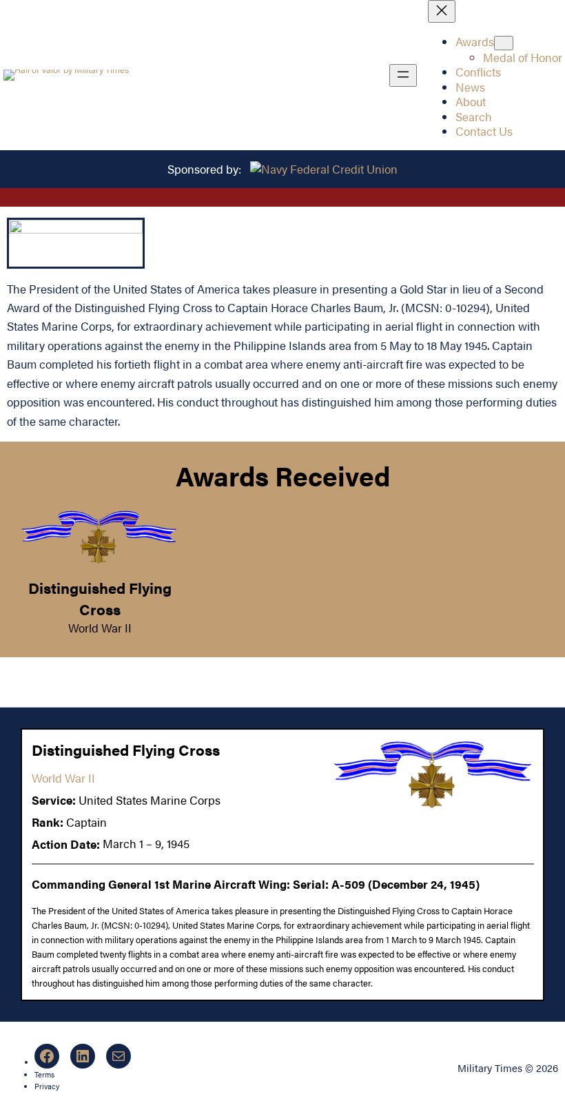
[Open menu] (403, 75)
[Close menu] (441, 11)
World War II (100, 627)
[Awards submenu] (503, 43)
